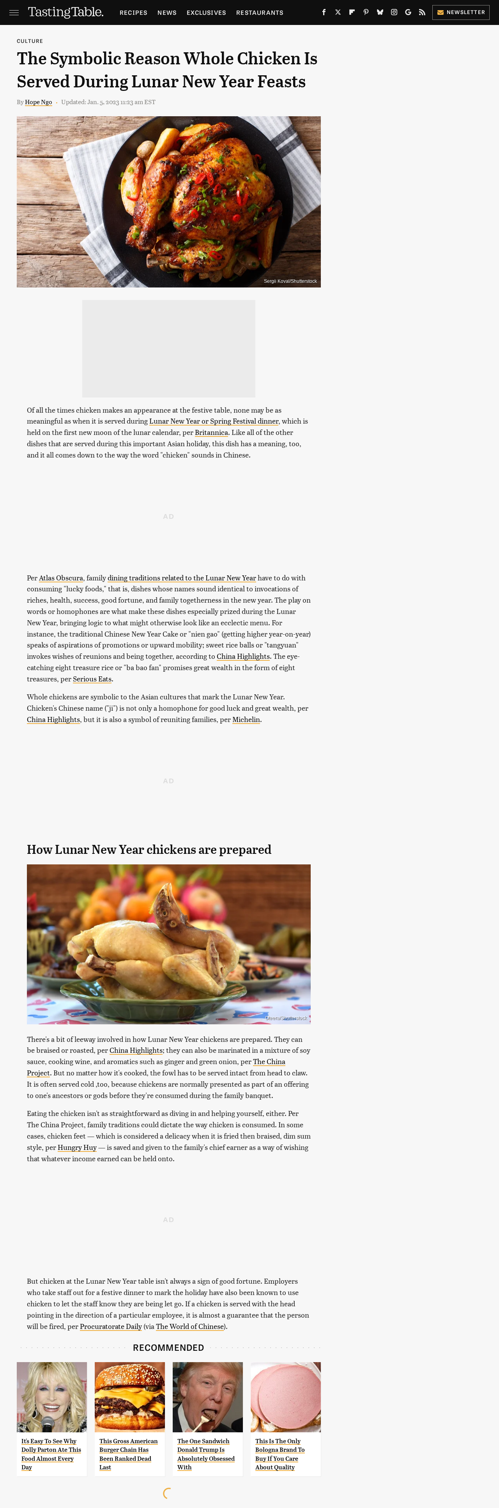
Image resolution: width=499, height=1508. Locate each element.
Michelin (246, 719)
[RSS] (422, 13)
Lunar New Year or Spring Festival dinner (213, 421)
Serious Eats (92, 678)
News (167, 12)
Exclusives (206, 12)
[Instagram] (394, 13)
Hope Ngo (38, 101)
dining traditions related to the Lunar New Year (182, 577)
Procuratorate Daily (111, 1326)
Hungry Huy (77, 1147)
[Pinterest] (366, 13)
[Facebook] (324, 13)
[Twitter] (338, 13)
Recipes (133, 12)
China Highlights (243, 656)
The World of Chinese (190, 1326)
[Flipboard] (352, 13)
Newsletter (466, 12)
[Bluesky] (380, 13)
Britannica (211, 432)
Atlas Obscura (61, 577)
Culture (30, 40)
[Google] (408, 13)
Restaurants (259, 12)
